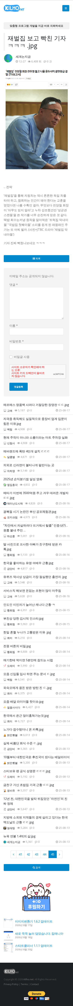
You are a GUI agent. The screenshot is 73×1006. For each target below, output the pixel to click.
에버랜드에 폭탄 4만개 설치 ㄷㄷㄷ (26, 451)
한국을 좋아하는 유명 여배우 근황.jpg (28, 563)
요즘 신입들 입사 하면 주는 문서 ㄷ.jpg (29, 674)
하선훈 (11, 536)
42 (28, 854)
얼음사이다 (13, 707)
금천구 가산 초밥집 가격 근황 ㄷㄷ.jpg (28, 785)
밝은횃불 (12, 735)
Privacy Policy (11, 984)
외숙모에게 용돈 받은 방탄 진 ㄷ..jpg (27, 688)
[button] (65, 8)
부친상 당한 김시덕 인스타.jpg (23, 618)
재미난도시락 (15, 503)
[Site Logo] (14, 8)
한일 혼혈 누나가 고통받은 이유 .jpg (27, 632)
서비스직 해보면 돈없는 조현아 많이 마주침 (32, 591)
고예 (9, 410)
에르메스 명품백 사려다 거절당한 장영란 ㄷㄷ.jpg (36, 405)
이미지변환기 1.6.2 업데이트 (34, 921)
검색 (37, 867)
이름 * (13, 326)
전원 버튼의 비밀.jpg (17, 646)
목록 (37, 258)
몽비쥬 (11, 790)
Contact (34, 984)
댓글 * (13, 285)
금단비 (11, 568)
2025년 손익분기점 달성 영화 (22, 479)
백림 (9, 429)
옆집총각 (12, 485)
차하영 (11, 471)
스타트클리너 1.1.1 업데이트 (34, 946)
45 (52, 854)
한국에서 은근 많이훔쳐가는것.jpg (26, 716)
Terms (24, 984)
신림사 (11, 443)
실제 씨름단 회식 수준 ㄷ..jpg (22, 743)
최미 (9, 638)
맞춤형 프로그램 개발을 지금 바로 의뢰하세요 (36, 25)
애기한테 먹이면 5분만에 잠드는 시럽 (28, 660)
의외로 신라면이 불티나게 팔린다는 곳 (28, 465)
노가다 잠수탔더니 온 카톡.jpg (23, 729)
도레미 (11, 666)
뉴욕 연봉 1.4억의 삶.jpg (19, 836)
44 (44, 854)
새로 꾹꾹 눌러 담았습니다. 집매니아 (39, 933)
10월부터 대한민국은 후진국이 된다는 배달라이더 (36, 757)
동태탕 (11, 828)
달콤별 (11, 457)
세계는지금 (23, 57)
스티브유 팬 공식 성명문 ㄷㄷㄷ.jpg (26, 771)
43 (36, 854)
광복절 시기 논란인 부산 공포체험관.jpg (29, 512)
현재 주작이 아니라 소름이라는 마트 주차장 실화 (35, 437)
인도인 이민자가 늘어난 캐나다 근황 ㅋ (29, 605)
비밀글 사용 (22, 357)
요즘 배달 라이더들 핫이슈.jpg (23, 701)
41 (20, 854)
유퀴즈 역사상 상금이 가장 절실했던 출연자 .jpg (35, 577)
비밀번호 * (16, 341)
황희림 (11, 555)
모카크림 (12, 517)
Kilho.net (29, 979)
